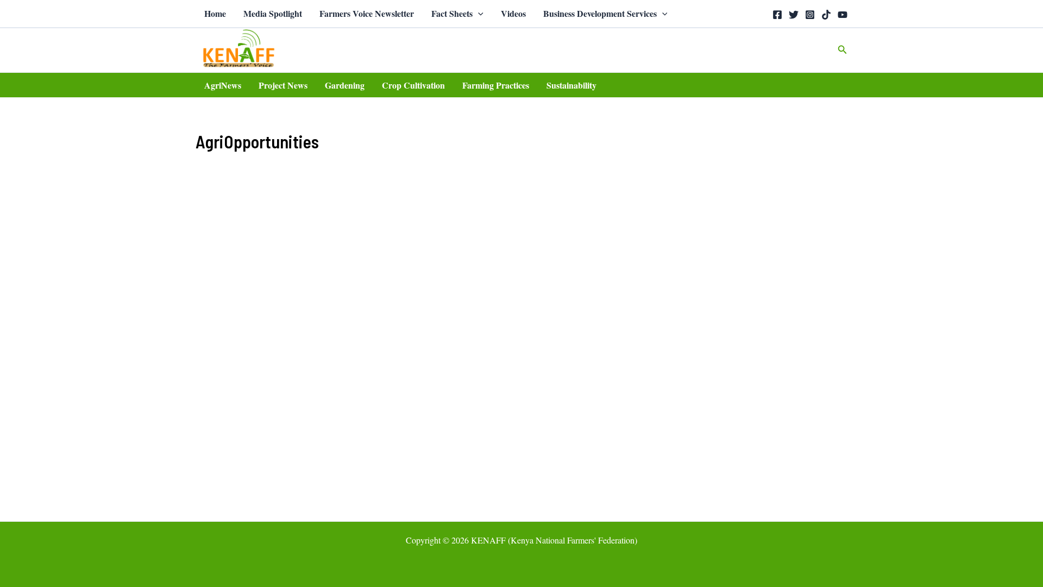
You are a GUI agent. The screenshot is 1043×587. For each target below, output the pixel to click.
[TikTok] (826, 15)
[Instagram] (810, 15)
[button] (478, 13)
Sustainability (571, 85)
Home (215, 13)
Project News (283, 85)
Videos (513, 13)
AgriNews (222, 85)
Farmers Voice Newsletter (366, 13)
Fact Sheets (452, 13)
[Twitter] (794, 15)
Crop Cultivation (413, 85)
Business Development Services (600, 13)
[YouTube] (842, 15)
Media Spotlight (272, 13)
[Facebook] (777, 15)
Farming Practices (495, 85)
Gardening (345, 85)
